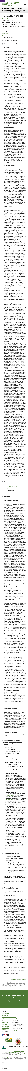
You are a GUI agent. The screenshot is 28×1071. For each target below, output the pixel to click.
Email (3, 35)
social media (10, 795)
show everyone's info (11, 486)
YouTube (19, 804)
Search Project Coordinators (9, 1017)
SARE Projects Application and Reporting (12, 1018)
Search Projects (6, 1015)
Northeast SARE (6, 1026)
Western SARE (5, 1029)
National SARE (5, 1022)
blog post (9, 799)
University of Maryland (20, 1053)
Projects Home (5, 1013)
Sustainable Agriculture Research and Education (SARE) (13, 1051)
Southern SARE (5, 1028)
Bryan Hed (10, 489)
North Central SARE (6, 1024)
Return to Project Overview (18, 979)
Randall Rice (5, 33)
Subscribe (12, 1002)
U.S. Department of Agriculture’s (12, 1055)
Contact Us (15, 1030)
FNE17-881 (9, 18)
